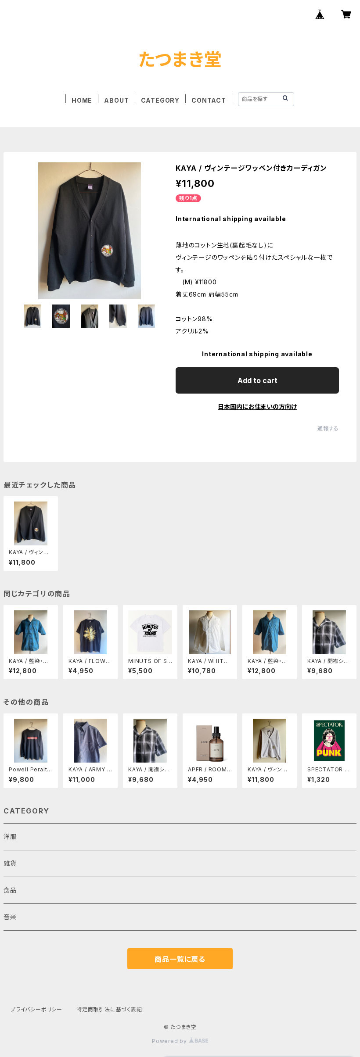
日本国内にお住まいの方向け (257, 406)
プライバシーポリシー (36, 1009)
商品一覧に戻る (180, 959)
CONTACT (208, 100)
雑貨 (10, 863)
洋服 (13, 836)
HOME (82, 100)
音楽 (10, 917)
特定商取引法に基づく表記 (109, 1009)
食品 (10, 890)
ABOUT (116, 100)
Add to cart (257, 380)
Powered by (170, 1041)
